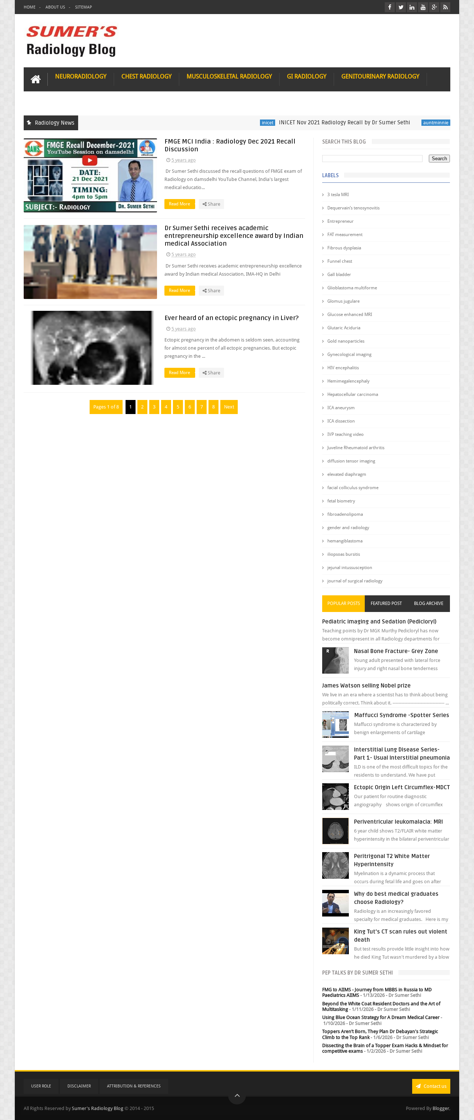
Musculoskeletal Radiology (229, 76)
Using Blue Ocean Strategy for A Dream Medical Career (381, 1017)
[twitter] (401, 7)
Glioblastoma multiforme (352, 287)
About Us (55, 7)
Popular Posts (343, 603)
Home (30, 7)
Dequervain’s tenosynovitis (353, 208)
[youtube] (423, 7)
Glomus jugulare (343, 301)
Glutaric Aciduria (343, 327)
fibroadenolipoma (345, 514)
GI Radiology (306, 76)
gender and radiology (348, 527)
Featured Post (386, 603)
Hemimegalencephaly (348, 381)
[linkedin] (412, 7)
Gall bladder (339, 274)
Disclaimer (79, 1086)
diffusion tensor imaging (351, 461)
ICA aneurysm (341, 407)
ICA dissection (341, 421)
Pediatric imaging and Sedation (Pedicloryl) (379, 621)
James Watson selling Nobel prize (366, 685)
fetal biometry (341, 501)
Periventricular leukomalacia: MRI (398, 821)
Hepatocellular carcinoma (352, 394)
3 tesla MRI (338, 194)
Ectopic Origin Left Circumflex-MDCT (402, 787)
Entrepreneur (340, 221)
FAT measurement (345, 234)
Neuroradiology (80, 76)
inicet (247, 122)
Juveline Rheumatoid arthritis (355, 447)
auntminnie (415, 122)
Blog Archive (428, 603)
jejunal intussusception (349, 567)
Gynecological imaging (349, 354)
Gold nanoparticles (345, 341)
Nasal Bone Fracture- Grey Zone (396, 651)
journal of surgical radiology (355, 580)
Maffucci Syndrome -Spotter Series (401, 715)
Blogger (441, 1108)
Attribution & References (134, 1086)
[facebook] (390, 7)
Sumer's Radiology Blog (97, 1108)
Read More (180, 203)
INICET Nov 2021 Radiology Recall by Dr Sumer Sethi (324, 122)
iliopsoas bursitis (343, 554)
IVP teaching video (345, 434)
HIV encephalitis (343, 367)
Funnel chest (339, 261)
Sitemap (83, 7)
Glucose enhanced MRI (349, 314)
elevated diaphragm (346, 474)
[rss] (445, 7)
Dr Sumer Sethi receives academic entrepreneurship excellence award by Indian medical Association (233, 236)
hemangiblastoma (345, 541)
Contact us (435, 1086)
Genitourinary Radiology (380, 76)
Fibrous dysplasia (344, 247)
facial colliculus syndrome (352, 487)
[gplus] (434, 7)
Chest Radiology (146, 76)
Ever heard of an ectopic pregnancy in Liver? (231, 318)
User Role (41, 1086)
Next (229, 407)
